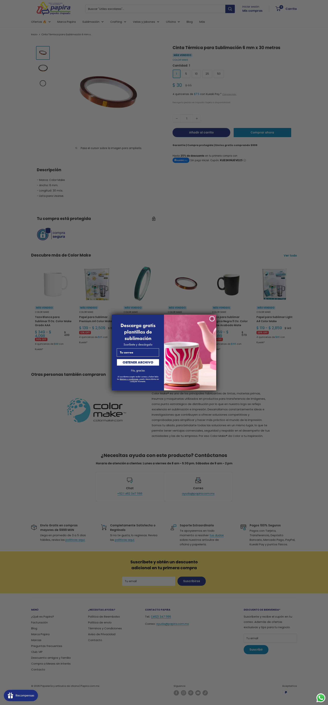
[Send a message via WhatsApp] (321, 698)
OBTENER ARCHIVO (138, 362)
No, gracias (138, 370)
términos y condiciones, (130, 379)
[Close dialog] (212, 318)
